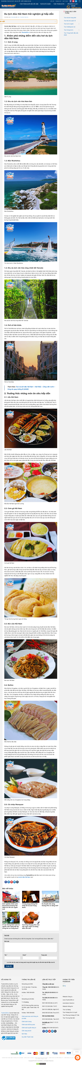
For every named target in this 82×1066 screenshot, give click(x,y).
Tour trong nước (58, 4)
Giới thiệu (65, 1)
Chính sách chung (26, 1021)
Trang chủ (58, 1)
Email (24, 955)
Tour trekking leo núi (69, 27)
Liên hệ (52, 1)
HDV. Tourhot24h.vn (22, 17)
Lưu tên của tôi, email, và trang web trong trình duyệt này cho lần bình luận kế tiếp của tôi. (31, 962)
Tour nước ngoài (45, 4)
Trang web (44, 955)
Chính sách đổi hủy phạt (28, 1024)
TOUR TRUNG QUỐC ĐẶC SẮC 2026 (29, 4)
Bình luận (6, 941)
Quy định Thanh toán (27, 1037)
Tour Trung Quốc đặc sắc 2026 (71, 34)
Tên (5, 955)
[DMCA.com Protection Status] (41, 1063)
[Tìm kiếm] (80, 1)
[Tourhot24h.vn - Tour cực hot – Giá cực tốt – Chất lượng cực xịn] (8, 5)
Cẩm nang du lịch (72, 4)
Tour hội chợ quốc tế (70, 20)
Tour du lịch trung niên (70, 17)
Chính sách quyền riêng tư (29, 1027)
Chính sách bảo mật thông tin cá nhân (30, 1017)
